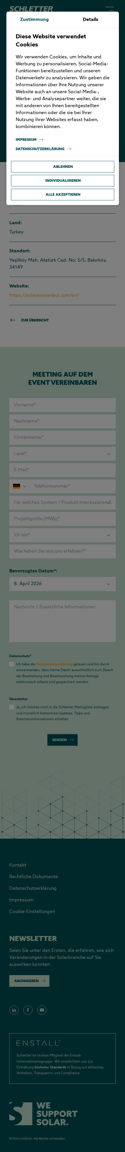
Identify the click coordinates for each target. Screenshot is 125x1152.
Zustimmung (34, 19)
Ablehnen (63, 166)
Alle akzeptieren (63, 194)
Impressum (26, 139)
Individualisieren (63, 180)
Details (90, 19)
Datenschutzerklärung (40, 149)
